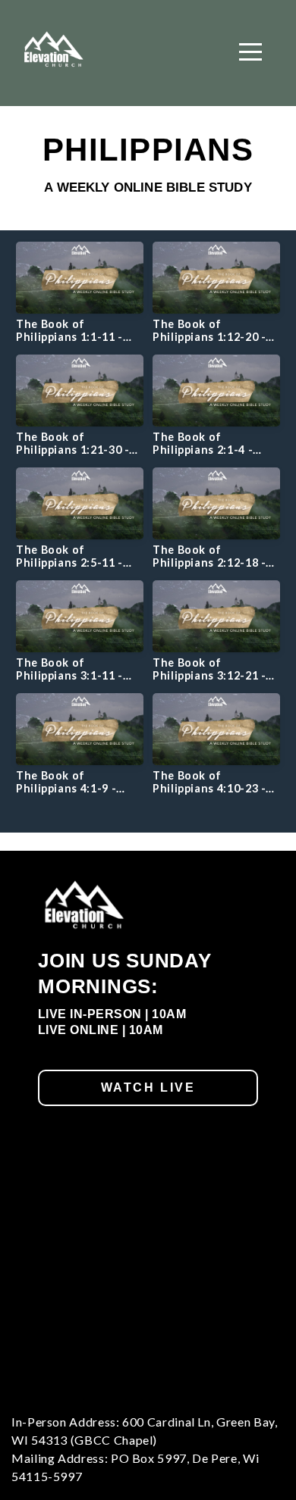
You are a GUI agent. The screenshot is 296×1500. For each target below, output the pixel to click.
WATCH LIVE (148, 1087)
